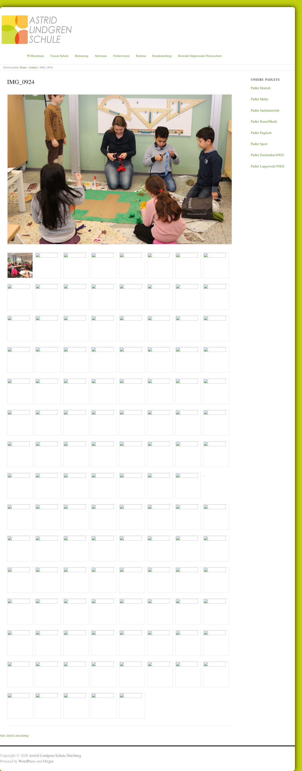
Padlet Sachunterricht (265, 110)
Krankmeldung (162, 55)
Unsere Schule (59, 55)
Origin (48, 761)
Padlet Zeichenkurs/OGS (267, 155)
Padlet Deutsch (261, 88)
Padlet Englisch (261, 132)
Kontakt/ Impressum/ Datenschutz (200, 55)
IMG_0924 (20, 82)
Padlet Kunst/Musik (264, 121)
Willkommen (35, 55)
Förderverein (121, 55)
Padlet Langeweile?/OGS (267, 166)
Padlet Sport (259, 144)
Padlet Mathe (259, 99)
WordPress (27, 761)
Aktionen (101, 55)
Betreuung (81, 55)
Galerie (33, 67)
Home (23, 67)
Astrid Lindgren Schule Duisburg (55, 755)
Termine (141, 55)
